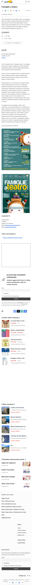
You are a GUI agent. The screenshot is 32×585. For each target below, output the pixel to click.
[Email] (11, 10)
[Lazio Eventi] (8, 1)
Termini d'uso (20, 302)
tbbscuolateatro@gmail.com (12, 225)
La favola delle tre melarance (19, 321)
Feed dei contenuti (22, 530)
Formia (3, 57)
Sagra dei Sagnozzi (9, 463)
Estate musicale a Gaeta (18, 349)
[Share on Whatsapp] (8, 10)
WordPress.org (21, 535)
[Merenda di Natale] (26, 478)
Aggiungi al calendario (13, 42)
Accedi (19, 528)
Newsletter (6, 293)
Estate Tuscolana (8, 470)
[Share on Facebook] (3, 10)
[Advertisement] (16, 385)
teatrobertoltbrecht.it (10, 227)
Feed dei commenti (22, 532)
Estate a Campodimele (17, 330)
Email (3, 288)
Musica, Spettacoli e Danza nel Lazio (12, 237)
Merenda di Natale (8, 477)
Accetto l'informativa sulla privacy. (11, 296)
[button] (3, 1)
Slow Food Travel (8, 484)
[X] (29, 576)
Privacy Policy (24, 303)
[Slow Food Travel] (26, 485)
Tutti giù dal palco (16, 339)
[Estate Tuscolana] (26, 471)
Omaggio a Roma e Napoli (19, 358)
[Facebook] (27, 576)
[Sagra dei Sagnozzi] (26, 464)
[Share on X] (5, 10)
